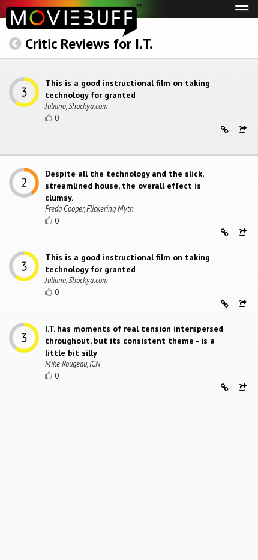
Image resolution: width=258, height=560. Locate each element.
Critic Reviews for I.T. (89, 43)
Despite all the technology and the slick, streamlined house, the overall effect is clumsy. (124, 185)
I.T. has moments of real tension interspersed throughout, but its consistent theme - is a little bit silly (134, 340)
